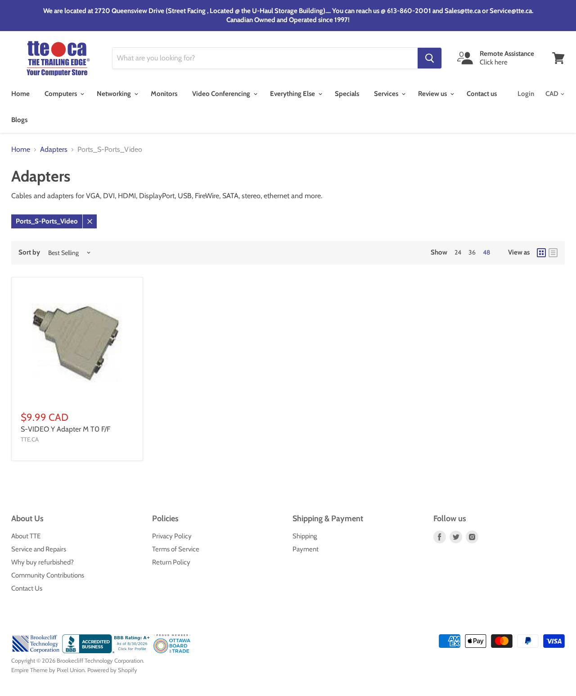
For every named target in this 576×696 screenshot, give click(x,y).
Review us (433, 94)
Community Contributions (47, 575)
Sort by (29, 252)
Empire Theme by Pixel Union (48, 669)
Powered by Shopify (112, 669)
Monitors (164, 94)
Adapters (54, 150)
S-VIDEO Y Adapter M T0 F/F (65, 429)
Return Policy (171, 562)
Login (526, 94)
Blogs (19, 120)
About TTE (25, 536)
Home (20, 94)
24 (457, 252)
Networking (114, 94)
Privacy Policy (172, 536)
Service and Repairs (38, 549)
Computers (61, 94)
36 (472, 252)
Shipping (304, 536)
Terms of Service (175, 549)
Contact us (482, 94)
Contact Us (26, 588)
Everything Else (293, 94)
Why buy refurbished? (42, 562)
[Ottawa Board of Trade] (172, 651)
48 (486, 252)
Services (387, 94)
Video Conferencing (222, 94)
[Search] (429, 58)
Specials (347, 94)
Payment (305, 549)
